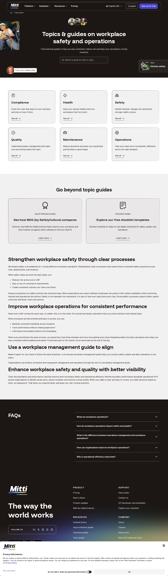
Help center (123, 492)
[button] (84, 60)
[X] (38, 529)
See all (14, 118)
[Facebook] (47, 529)
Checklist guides (80, 532)
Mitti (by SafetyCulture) (83, 508)
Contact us (123, 498)
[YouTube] (34, 529)
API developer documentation (131, 503)
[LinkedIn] (43, 529)
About (121, 522)
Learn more (43, 238)
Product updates (80, 503)
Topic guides (19, 13)
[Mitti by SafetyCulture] (14, 6)
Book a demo (79, 498)
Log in (133, 6)
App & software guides (83, 527)
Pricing (76, 492)
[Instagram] (52, 529)
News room (123, 532)
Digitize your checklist (128, 508)
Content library (80, 522)
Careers (122, 527)
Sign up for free (148, 6)
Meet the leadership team (130, 537)
